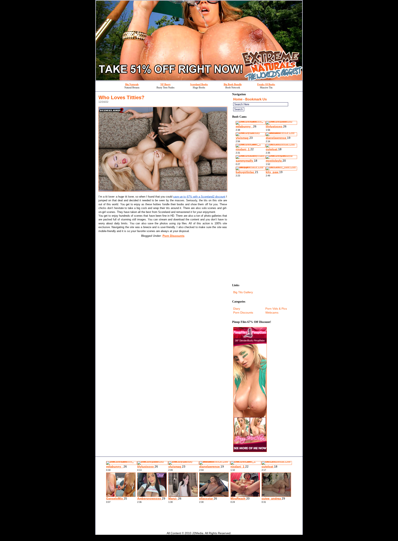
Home (238, 99)
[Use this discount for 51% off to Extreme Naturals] (199, 79)
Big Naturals (132, 84)
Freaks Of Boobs (266, 84)
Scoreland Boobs (199, 84)
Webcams (271, 312)
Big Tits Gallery (243, 292)
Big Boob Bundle (233, 84)
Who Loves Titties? (121, 97)
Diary (236, 308)
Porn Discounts (173, 235)
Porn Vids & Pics (276, 308)
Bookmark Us (256, 99)
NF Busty (165, 84)
